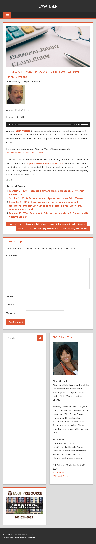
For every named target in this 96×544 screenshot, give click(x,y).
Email (10, 304)
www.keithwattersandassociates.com (25, 152)
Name (10, 296)
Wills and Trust (60, 476)
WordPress (19, 537)
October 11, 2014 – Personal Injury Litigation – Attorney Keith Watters (46, 198)
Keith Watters (22, 130)
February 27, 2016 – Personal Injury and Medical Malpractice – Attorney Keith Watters (52, 229)
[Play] (9, 124)
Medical (37, 81)
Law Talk (48, 6)
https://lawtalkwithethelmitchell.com (45, 163)
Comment (12, 255)
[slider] (84, 124)
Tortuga (31, 537)
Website (10, 313)
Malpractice (28, 81)
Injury (20, 81)
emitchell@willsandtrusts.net (20, 534)
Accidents (13, 81)
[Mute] (79, 124)
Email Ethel (58, 472)
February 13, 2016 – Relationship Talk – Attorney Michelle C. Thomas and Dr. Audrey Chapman (47, 224)
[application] (48, 124)
